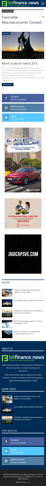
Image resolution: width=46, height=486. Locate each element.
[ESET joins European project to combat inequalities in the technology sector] (7, 324)
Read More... (7, 84)
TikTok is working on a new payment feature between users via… (27, 332)
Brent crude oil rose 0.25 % (20, 63)
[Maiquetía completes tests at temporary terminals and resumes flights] (7, 313)
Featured (6, 33)
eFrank (28, 482)
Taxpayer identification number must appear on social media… (27, 291)
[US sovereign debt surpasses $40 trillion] (7, 303)
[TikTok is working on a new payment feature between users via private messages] (7, 334)
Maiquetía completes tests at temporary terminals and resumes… (28, 311)
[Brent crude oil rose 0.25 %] (23, 45)
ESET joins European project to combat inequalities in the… (28, 322)
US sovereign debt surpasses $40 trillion (28, 300)
